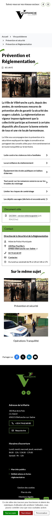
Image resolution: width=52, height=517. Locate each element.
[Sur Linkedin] (29, 357)
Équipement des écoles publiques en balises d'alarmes (23, 171)
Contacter (13, 257)
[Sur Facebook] (16, 357)
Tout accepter (10, 513)
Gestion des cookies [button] (26, 487)
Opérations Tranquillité (26, 340)
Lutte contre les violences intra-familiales (22, 155)
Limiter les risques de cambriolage (19, 191)
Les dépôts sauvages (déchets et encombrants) (24, 199)
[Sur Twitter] (22, 357)
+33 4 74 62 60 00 (23, 423)
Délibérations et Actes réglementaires (21, 475)
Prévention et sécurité (26, 305)
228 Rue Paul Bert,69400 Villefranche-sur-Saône (22, 247)
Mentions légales (26, 496)
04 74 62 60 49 (14, 253)
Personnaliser (41, 513)
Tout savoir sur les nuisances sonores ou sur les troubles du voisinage (25, 182)
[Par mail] (35, 357)
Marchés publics (18, 469)
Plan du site (26, 492)
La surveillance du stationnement (18, 163)
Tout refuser (26, 513)
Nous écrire (20, 430)
